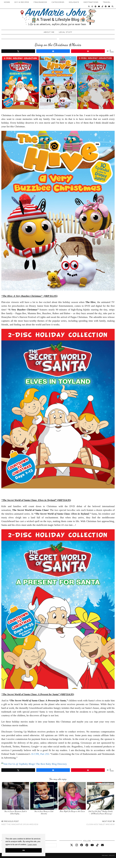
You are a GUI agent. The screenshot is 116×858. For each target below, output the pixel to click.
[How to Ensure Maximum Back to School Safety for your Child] (15, 796)
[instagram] (76, 845)
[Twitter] (89, 6)
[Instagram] (92, 6)
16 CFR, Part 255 (40, 754)
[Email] (109, 6)
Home (7, 2)
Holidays (74, 2)
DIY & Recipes (21, 2)
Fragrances (40, 2)
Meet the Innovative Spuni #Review (19, 822)
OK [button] (23, 850)
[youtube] (92, 845)
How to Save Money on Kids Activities (43, 812)
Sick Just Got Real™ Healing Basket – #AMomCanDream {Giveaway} (100, 812)
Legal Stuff (65, 32)
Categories (58, 2)
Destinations (91, 2)
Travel (106, 2)
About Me (49, 32)
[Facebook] (106, 6)
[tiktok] (97, 845)
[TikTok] (102, 6)
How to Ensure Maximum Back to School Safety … (15, 812)
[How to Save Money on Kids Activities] (43, 796)
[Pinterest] (96, 6)
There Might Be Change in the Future (72, 811)
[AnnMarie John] (58, 14)
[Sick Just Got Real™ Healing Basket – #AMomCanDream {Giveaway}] (100, 796)
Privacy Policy (108, 855)
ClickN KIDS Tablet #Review (100, 822)
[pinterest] (87, 845)
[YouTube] (99, 6)
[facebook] (81, 845)
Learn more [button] (32, 844)
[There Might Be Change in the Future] (72, 796)
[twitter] (71, 845)
